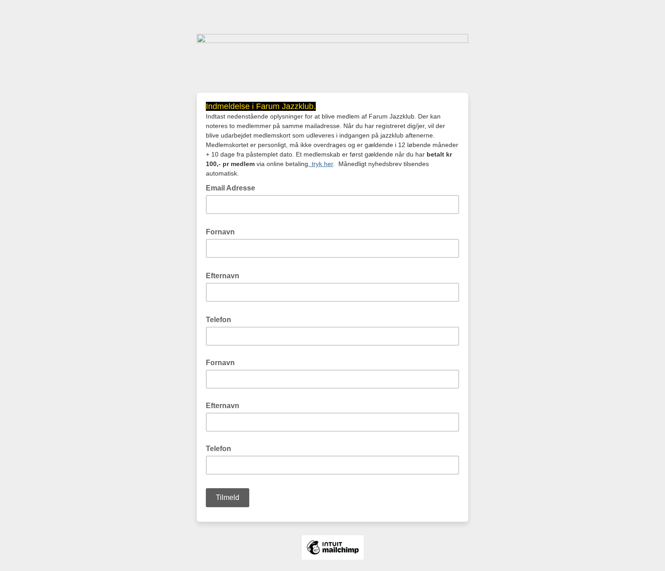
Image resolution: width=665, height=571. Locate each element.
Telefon (221, 319)
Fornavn (223, 231)
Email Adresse (233, 187)
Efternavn (225, 275)
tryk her (321, 163)
